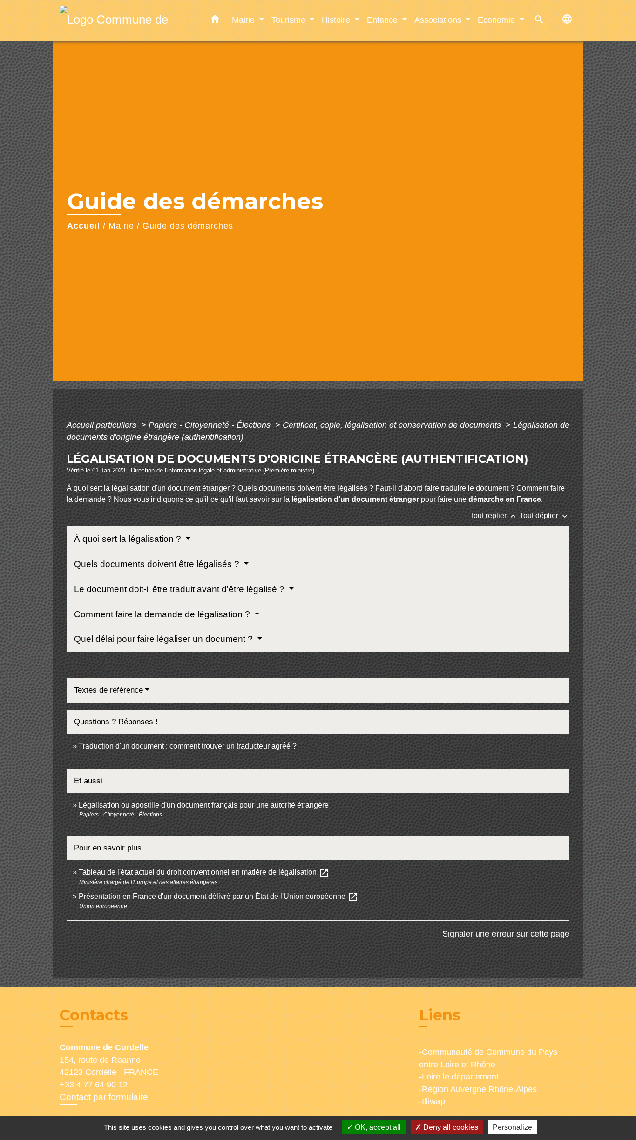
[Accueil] (118, 20)
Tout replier (494, 515)
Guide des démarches (187, 225)
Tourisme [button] (289, 20)
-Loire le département (459, 1076)
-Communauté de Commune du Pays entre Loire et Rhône (488, 1058)
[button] (215, 21)
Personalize (512, 1127)
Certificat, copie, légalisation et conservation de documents (393, 425)
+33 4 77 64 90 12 (94, 1084)
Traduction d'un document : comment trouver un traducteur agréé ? (188, 746)
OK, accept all (377, 1127)
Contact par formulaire (104, 1097)
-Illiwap (432, 1101)
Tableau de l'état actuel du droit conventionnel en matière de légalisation (204, 872)
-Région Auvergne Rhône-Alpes (478, 1089)
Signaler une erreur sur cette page (505, 933)
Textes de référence (108, 690)
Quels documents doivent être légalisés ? (158, 564)
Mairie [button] (244, 20)
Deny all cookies (449, 1127)
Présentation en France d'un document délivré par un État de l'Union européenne (219, 896)
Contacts (94, 1015)
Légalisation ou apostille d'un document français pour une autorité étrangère (204, 805)
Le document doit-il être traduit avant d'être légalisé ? (180, 589)
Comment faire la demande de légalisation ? (163, 614)
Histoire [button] (337, 20)
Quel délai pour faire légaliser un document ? (164, 639)
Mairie (121, 225)
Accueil (83, 225)
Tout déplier (544, 515)
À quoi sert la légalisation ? (128, 539)
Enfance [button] (383, 20)
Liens (439, 1015)
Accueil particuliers (103, 425)
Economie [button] (497, 20)
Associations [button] (439, 20)
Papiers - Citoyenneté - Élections (211, 425)
